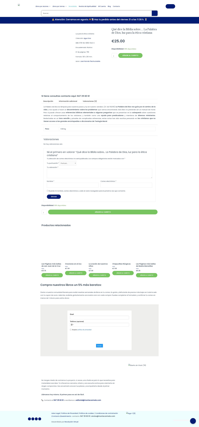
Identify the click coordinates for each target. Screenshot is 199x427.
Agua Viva (87, 38)
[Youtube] (36, 418)
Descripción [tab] (48, 101)
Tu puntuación (53, 163)
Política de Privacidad (69, 413)
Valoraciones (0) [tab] (90, 101)
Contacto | (56, 416)
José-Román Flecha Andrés (90, 61)
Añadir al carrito (130, 55)
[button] (170, 6)
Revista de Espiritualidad (87, 6)
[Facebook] (29, 418)
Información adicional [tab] (68, 101)
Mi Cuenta (102, 6)
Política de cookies (86, 413)
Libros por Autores (42, 6)
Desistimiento (66, 416)
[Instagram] (39, 418)
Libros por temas (59, 6)
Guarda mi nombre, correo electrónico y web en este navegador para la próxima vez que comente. (87, 191)
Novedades (73, 6)
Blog (109, 6)
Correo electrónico (108, 181)
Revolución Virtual (71, 422)
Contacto (116, 6)
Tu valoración (52, 167)
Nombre (50, 181)
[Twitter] (32, 418)
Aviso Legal (56, 413)
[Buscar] (155, 13)
